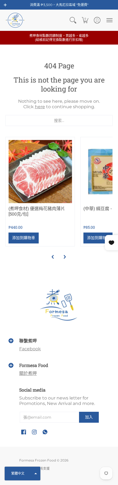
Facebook (30, 348)
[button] (5, 4)
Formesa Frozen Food (37, 460)
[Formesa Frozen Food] (15, 20)
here (40, 106)
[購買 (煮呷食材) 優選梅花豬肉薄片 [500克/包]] (40, 171)
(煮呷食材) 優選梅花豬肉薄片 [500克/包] (37, 211)
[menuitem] (73, 20)
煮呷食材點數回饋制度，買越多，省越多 (59, 38)
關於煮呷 (28, 373)
